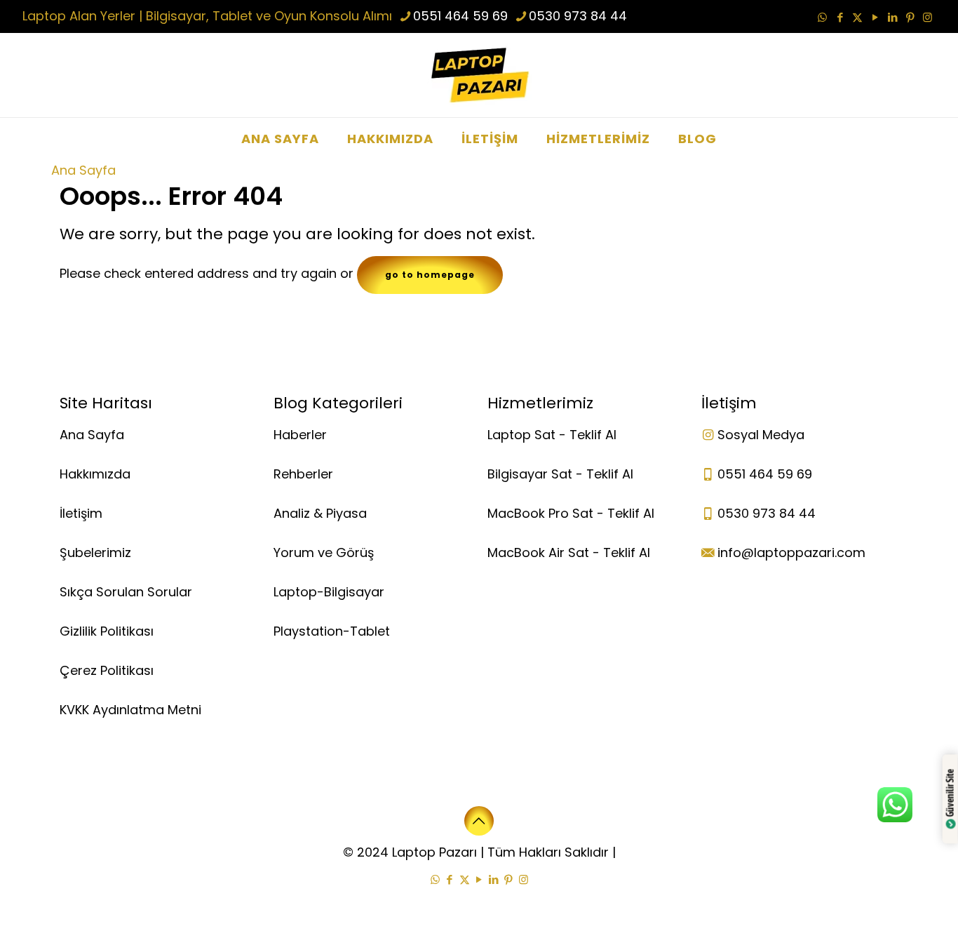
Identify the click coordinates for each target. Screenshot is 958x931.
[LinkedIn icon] (892, 17)
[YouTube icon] (875, 17)
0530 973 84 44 (578, 16)
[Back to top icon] (479, 821)
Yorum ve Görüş (324, 552)
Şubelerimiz (95, 552)
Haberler (300, 434)
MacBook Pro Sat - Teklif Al (570, 513)
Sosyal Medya (760, 434)
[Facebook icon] (840, 17)
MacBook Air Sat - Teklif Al (568, 552)
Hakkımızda (95, 474)
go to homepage (430, 275)
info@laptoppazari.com (791, 552)
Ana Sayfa (83, 170)
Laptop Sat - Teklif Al (551, 434)
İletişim (81, 513)
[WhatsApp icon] (822, 17)
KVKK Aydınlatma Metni (130, 709)
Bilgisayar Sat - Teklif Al (560, 474)
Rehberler (303, 474)
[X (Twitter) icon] (857, 17)
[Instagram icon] (927, 17)
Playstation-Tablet (332, 631)
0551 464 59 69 (460, 16)
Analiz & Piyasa (320, 513)
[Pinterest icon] (910, 17)
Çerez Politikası (107, 670)
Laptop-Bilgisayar (329, 592)
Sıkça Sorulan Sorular (126, 592)
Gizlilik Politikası (107, 631)
